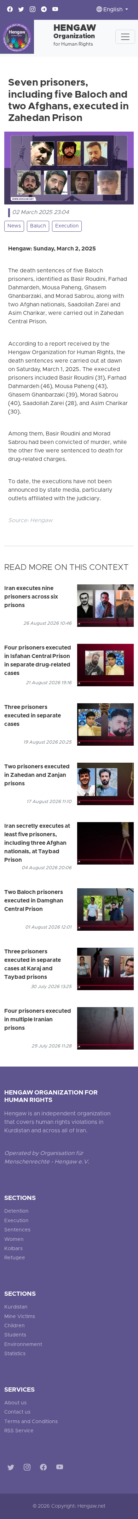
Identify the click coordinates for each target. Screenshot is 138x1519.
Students (15, 1335)
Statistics (14, 1354)
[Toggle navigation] (125, 37)
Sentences (17, 1230)
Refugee (14, 1258)
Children (14, 1326)
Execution (67, 226)
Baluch (38, 226)
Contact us (17, 1412)
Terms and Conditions (31, 1422)
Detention (16, 1211)
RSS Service (19, 1431)
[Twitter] (12, 1468)
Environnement (23, 1344)
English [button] (113, 9)
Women (14, 1239)
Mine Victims (19, 1316)
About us (15, 1403)
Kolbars (13, 1249)
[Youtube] (61, 1468)
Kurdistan (16, 1307)
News (14, 226)
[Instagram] (28, 1468)
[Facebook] (45, 1468)
